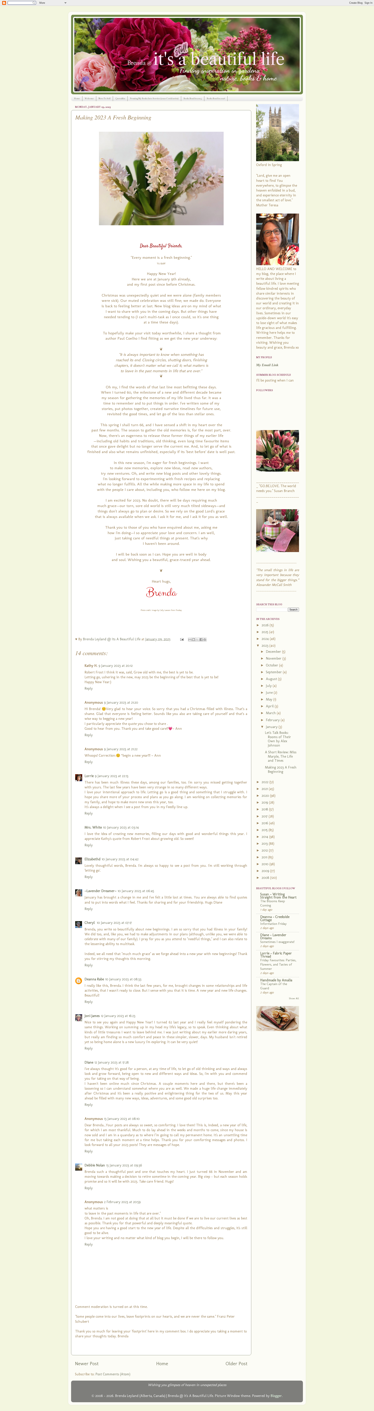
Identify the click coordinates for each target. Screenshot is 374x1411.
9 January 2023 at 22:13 (111, 776)
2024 (266, 639)
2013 (265, 843)
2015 (265, 830)
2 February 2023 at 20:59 (122, 1202)
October (272, 665)
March (271, 713)
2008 (266, 878)
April (270, 706)
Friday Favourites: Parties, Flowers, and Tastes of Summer (278, 964)
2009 (266, 871)
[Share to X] (197, 639)
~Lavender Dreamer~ (100, 891)
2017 (265, 816)
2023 (265, 645)
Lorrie (89, 776)
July (269, 686)
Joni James (92, 1016)
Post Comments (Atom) (112, 1374)
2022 (265, 782)
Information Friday (273, 924)
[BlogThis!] (194, 639)
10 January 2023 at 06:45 (136, 891)
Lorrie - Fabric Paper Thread (276, 955)
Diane (89, 1062)
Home (77, 98)
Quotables (120, 98)
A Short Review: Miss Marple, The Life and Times (280, 756)
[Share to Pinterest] (205, 639)
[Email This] (190, 639)
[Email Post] (181, 639)
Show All (294, 998)
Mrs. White (93, 827)
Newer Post (87, 1363)
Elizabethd (93, 859)
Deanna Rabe (94, 979)
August (272, 679)
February (273, 720)
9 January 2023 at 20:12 (116, 666)
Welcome (89, 98)
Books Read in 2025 (192, 98)
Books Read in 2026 (216, 98)
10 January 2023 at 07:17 (114, 923)
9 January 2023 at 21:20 (121, 702)
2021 (265, 789)
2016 (265, 823)
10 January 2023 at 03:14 (121, 827)
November (274, 658)
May (269, 699)
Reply (89, 688)
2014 (265, 837)
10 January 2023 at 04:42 (120, 859)
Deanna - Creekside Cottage (274, 918)
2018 (265, 809)
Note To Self (104, 98)
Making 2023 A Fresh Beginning (280, 769)
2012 (265, 850)
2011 (265, 857)
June (270, 692)
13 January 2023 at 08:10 (122, 1119)
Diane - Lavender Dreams (273, 936)
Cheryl (90, 923)
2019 (265, 802)
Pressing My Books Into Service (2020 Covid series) (154, 98)
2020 (266, 795)
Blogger (276, 1396)
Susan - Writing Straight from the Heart (278, 895)
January (272, 727)
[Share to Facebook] (201, 639)
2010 (265, 864)
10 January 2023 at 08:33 (123, 979)
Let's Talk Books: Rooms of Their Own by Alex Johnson (278, 739)
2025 (265, 632)
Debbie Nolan (95, 1165)
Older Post (236, 1363)
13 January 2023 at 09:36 (124, 1165)
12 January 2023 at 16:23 (118, 1016)
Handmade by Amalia (276, 980)
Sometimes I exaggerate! (277, 942)
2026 (266, 625)
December (274, 651)
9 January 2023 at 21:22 (121, 749)
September (274, 672)
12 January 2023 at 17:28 (111, 1062)
